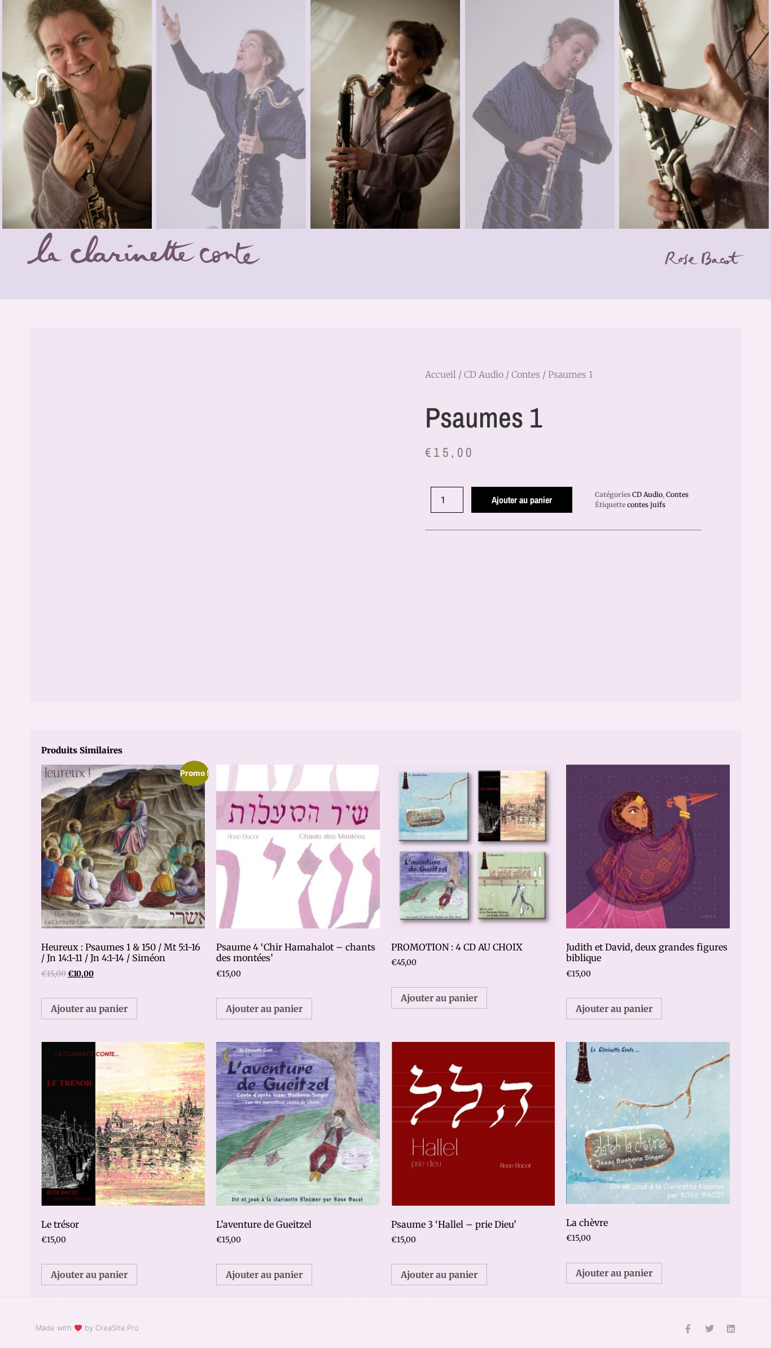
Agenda (251, 282)
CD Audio (483, 374)
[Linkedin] (736, 284)
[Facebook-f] (688, 1328)
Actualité (194, 282)
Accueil (138, 282)
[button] (355, 358)
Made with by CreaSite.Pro (87, 1327)
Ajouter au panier (522, 500)
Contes (303, 282)
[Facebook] (720, 284)
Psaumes (359, 282)
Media (412, 282)
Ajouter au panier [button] (89, 1008)
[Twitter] (709, 1328)
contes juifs (646, 504)
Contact (529, 282)
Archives (585, 282)
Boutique (468, 282)
